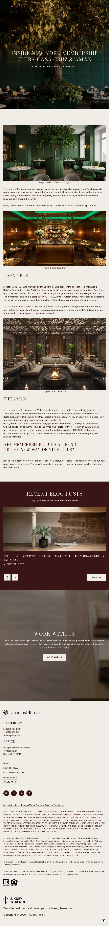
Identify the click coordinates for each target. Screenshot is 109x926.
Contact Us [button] (54, 657)
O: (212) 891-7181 (11, 732)
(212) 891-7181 (51, 831)
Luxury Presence (61, 908)
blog (65, 192)
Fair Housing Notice (11, 805)
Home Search (10, 777)
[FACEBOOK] (29, 793)
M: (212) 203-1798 (12, 729)
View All (96, 577)
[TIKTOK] (14, 793)
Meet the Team (10, 768)
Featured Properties (13, 772)
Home (6, 763)
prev (7, 577)
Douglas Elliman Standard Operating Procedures (42, 805)
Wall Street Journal (40, 290)
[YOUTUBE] (21, 793)
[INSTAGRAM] (6, 793)
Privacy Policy (36, 914)
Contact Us (9, 782)
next (15, 577)
